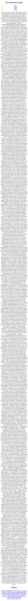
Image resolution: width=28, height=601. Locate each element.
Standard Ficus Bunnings (7, 590)
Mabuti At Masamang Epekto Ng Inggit (16, 592)
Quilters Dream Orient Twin (13, 594)
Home (15, 5)
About (15, 7)
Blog (15, 8)
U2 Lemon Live (17, 590)
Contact (15, 9)
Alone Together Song (16, 597)
